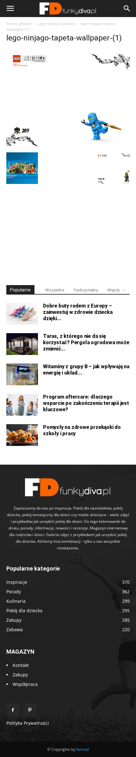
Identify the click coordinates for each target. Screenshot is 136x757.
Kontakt (21, 665)
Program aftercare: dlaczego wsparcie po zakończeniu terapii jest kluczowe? (86, 403)
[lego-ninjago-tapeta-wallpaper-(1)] (68, 146)
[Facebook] (12, 710)
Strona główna (19, 23)
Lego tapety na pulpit (56, 23)
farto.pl (82, 749)
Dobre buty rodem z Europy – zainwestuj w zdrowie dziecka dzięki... (77, 312)
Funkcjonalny (86, 290)
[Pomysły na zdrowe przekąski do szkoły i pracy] (22, 435)
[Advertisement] (68, 231)
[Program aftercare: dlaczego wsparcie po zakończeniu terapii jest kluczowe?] (22, 405)
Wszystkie (54, 290)
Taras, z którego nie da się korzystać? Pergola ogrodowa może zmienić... (86, 342)
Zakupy (20, 675)
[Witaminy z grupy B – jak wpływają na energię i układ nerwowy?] (22, 374)
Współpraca (25, 684)
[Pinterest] (29, 710)
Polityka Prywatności (27, 723)
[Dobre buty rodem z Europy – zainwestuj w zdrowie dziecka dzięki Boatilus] (22, 314)
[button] (10, 8)
